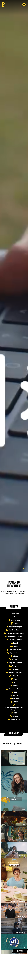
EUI (15, 692)
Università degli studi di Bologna (14, 709)
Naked (15, 646)
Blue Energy (15, 620)
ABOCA (15, 695)
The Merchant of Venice (15, 633)
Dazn (15, 679)
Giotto (15, 656)
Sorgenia (15, 666)
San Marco (15, 659)
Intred (15, 643)
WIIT (15, 713)
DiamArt (15, 716)
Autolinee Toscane (15, 630)
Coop (16, 623)
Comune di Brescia (15, 649)
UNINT (15, 702)
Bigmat (15, 685)
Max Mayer (15, 669)
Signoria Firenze (15, 653)
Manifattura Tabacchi (15, 636)
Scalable (15, 613)
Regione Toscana (15, 663)
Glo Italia (15, 699)
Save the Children (15, 640)
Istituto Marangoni (15, 627)
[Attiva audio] (24, 569)
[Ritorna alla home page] (3, 4)
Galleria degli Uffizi (15, 672)
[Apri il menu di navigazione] (24, 4)
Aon (15, 682)
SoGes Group (15, 719)
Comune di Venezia (15, 689)
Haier (15, 617)
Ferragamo (15, 676)
